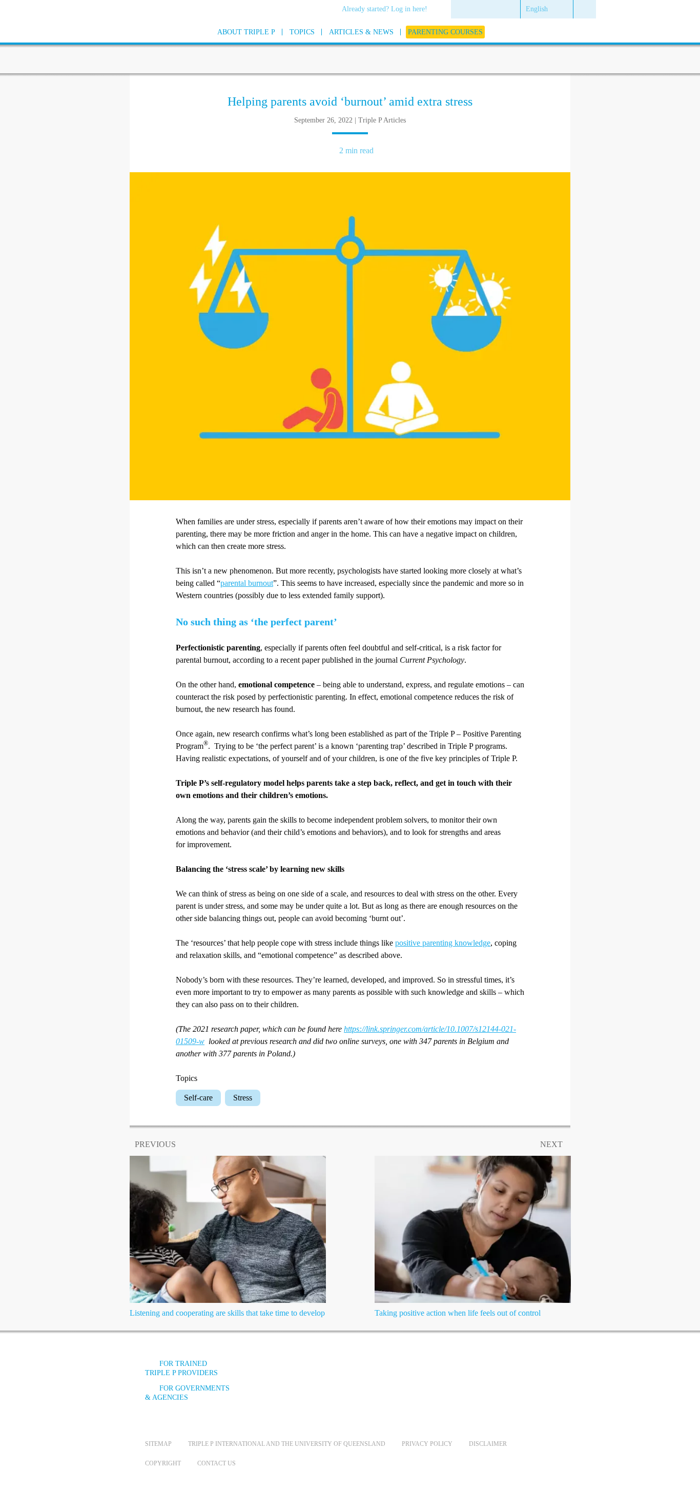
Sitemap (158, 1443)
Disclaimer (488, 1443)
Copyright (163, 1463)
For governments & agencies (187, 1392)
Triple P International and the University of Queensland (286, 1443)
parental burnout (246, 583)
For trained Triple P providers (181, 1368)
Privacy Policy (427, 1443)
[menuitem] (388, 9)
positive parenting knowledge (442, 942)
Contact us (216, 1463)
